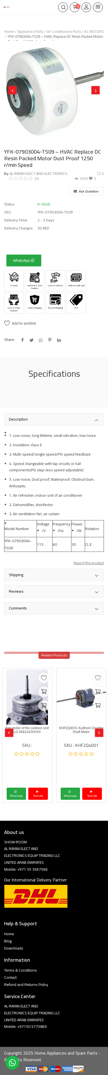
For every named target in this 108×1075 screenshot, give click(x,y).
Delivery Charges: (18, 228)
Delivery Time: (16, 220)
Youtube (38, 795)
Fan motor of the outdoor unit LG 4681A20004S (27, 730)
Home (9, 31)
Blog (8, 941)
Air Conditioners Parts (64, 31)
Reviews (16, 591)
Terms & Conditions (20, 970)
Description (18, 419)
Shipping (16, 574)
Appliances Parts (30, 31)
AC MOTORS (94, 31)
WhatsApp (22, 260)
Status (9, 204)
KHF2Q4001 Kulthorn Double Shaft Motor (81, 730)
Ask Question (88, 191)
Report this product (89, 563)
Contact (10, 977)
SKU (7, 212)
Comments (18, 608)
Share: (9, 340)
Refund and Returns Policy (26, 984)
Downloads (13, 948)
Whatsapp (16, 795)
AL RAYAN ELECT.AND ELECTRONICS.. (39, 173)
